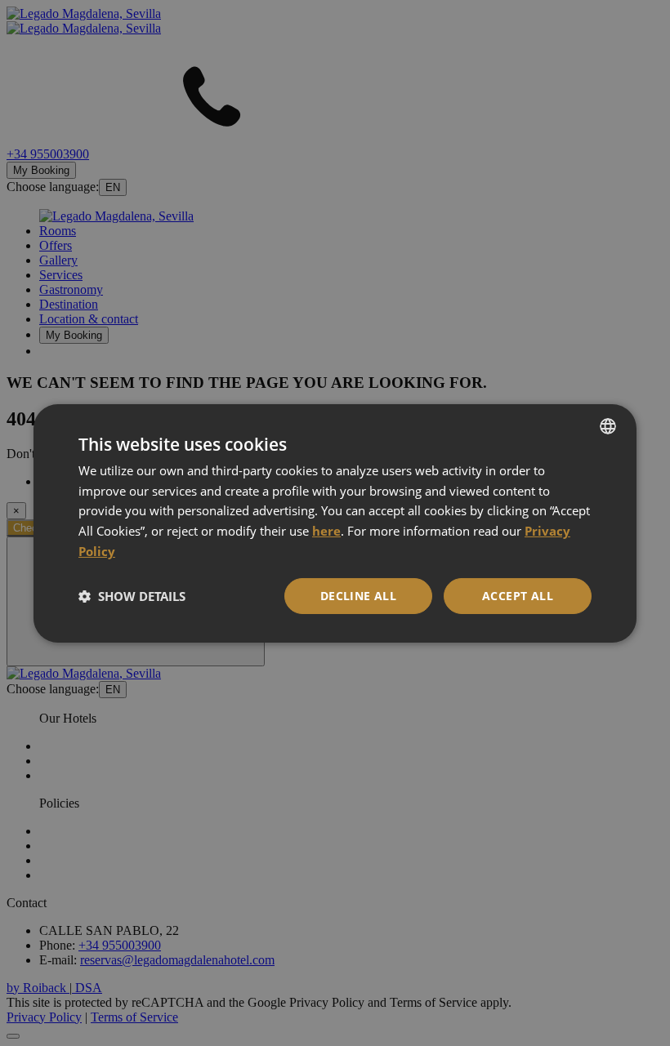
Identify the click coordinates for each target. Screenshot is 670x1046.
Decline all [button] (358, 595)
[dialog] (335, 522)
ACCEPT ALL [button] (517, 595)
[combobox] (608, 425)
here (326, 531)
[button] (131, 596)
